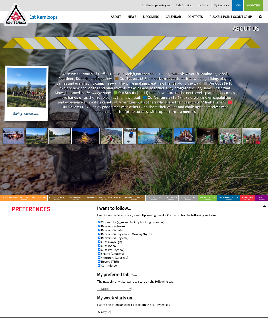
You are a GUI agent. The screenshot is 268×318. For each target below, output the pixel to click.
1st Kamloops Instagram (156, 5)
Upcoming (151, 17)
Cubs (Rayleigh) (111, 242)
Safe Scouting (184, 5)
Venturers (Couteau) (114, 258)
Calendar (173, 17)
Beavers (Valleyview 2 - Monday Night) (126, 234)
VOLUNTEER (253, 5)
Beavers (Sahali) (112, 230)
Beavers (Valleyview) (114, 238)
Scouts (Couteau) (112, 254)
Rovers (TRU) (110, 261)
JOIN (238, 5)
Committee (109, 265)
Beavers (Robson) (113, 226)
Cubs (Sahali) (110, 246)
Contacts (195, 17)
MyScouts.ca (221, 5)
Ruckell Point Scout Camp (231, 17)
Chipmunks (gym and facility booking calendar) (132, 222)
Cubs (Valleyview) (112, 250)
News (132, 17)
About (116, 17)
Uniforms (203, 5)
